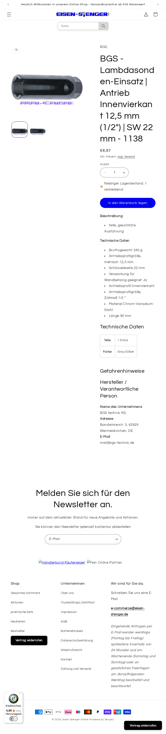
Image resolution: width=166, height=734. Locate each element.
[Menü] (20, 694)
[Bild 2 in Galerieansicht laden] (38, 129)
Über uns (67, 593)
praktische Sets (22, 612)
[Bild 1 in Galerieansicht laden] (20, 129)
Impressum (69, 612)
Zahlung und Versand (76, 668)
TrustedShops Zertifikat (78, 602)
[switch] (14, 718)
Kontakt (66, 659)
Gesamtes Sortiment (25, 593)
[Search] (103, 26)
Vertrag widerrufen (29, 640)
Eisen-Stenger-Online (76, 719)
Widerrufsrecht (71, 650)
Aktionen (17, 602)
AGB (64, 621)
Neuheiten (18, 621)
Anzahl (104, 164)
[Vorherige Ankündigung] (8, 4)
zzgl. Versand (126, 156)
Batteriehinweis (72, 631)
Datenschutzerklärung (77, 640)
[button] (9, 14)
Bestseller (18, 631)
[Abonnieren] (116, 539)
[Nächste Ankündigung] (157, 4)
